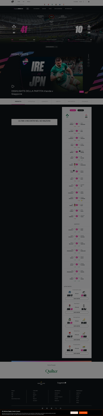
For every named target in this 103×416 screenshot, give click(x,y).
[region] (51, 413)
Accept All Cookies (83, 412)
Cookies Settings (74, 412)
